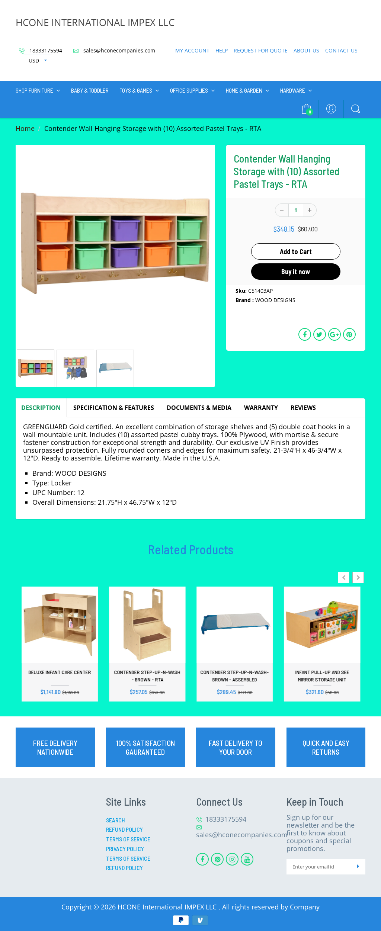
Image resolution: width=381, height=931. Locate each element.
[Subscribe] (357, 866)
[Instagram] (232, 859)
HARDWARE (292, 90)
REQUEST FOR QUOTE (261, 50)
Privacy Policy (125, 848)
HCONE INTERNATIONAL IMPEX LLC (95, 22)
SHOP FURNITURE (34, 90)
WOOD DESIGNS (275, 300)
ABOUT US (306, 50)
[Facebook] (202, 859)
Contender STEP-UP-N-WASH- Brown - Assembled (234, 676)
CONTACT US (341, 50)
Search (115, 820)
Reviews (303, 408)
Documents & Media (199, 408)
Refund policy (124, 867)
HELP (221, 50)
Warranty (261, 408)
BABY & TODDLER (90, 90)
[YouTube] (247, 859)
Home (25, 128)
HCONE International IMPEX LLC (168, 906)
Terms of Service (128, 838)
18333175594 (45, 50)
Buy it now (295, 271)
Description (41, 408)
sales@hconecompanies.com (118, 50)
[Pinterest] (217, 859)
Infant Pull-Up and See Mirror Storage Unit (322, 676)
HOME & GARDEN (244, 90)
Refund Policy (124, 829)
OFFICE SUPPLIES (189, 90)
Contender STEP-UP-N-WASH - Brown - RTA (147, 676)
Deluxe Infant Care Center (59, 672)
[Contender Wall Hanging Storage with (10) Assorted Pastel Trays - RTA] (115, 244)
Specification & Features (113, 408)
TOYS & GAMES (136, 90)
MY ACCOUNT (192, 50)
